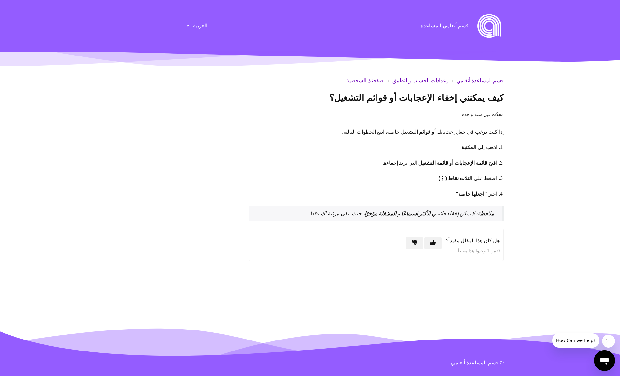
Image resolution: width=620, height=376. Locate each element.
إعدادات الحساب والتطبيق (420, 80)
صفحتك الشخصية (365, 80)
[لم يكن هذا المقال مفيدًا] (414, 243)
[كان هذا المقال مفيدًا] (433, 243)
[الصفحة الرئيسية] (489, 25)
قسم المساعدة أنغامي (480, 80)
